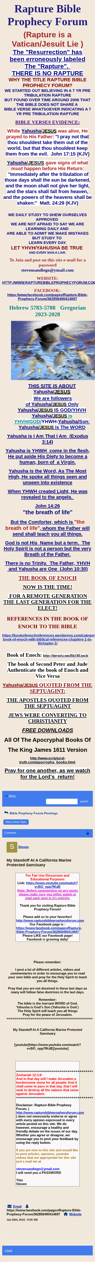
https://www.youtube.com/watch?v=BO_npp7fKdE (52, 885)
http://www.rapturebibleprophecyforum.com (50, 920)
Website (75, 1214)
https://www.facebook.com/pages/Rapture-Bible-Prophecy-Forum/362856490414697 (49, 930)
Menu (12, 796)
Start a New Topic (16, 822)
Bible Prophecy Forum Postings (33, 813)
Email (17, 1206)
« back (8, 1250)
